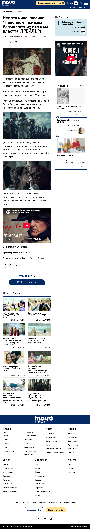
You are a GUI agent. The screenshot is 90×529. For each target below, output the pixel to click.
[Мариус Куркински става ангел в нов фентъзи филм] (39, 329)
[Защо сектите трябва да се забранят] (71, 96)
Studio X (84, 526)
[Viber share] (10, 42)
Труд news (75, 31)
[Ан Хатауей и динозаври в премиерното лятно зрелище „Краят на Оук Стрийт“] (14, 385)
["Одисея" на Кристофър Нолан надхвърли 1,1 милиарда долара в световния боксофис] (39, 385)
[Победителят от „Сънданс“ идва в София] (14, 304)
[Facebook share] (5, 42)
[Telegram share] (16, 42)
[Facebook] (38, 518)
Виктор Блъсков (71, 131)
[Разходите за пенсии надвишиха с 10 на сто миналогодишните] (71, 145)
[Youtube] (45, 518)
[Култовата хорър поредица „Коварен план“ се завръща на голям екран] (14, 329)
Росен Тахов (80, 115)
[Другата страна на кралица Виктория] (39, 304)
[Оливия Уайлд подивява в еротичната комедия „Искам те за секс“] (39, 357)
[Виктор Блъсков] (81, 130)
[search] (81, 3)
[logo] (8, 3)
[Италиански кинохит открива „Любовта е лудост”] (14, 357)
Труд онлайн (14, 36)
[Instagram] (51, 518)
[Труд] (44, 419)
